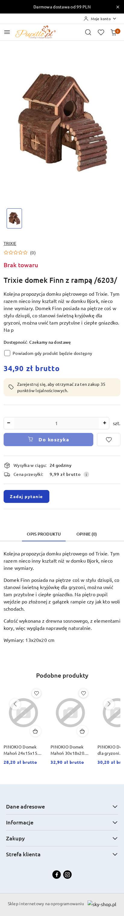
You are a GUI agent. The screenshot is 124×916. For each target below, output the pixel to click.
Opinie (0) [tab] (86, 534)
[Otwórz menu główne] (7, 32)
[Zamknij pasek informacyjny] (117, 7)
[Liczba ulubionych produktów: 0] (101, 32)
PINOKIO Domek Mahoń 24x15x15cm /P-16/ (23, 750)
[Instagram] (67, 874)
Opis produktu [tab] (44, 534)
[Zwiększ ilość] (104, 423)
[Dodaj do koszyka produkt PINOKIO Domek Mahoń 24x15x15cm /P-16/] (35, 731)
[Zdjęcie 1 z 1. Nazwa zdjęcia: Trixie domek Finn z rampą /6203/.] (14, 218)
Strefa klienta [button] (23, 854)
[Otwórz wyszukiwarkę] (88, 32)
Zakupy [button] (15, 838)
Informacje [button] (19, 822)
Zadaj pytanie (26, 496)
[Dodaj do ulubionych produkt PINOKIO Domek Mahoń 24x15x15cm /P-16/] (36, 693)
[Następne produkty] (109, 704)
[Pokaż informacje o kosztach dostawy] (86, 474)
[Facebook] (56, 874)
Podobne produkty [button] (62, 675)
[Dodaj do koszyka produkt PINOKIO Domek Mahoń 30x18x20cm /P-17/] (82, 731)
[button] (20, 252)
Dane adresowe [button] (25, 806)
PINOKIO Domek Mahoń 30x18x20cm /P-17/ (70, 750)
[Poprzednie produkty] (15, 704)
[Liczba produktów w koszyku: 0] (113, 32)
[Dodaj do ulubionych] (108, 439)
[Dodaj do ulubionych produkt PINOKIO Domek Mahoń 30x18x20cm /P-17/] (83, 693)
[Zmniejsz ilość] (8, 423)
